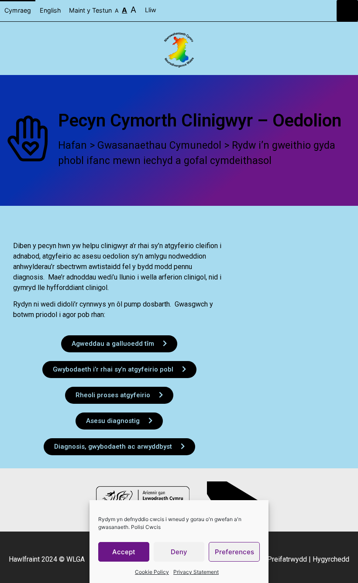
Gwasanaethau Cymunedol (159, 145)
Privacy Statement (196, 572)
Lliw (151, 10)
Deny (179, 552)
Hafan (72, 145)
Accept (123, 552)
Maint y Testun (102, 9)
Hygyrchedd (331, 559)
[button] (347, 10)
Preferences (234, 552)
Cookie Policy (152, 572)
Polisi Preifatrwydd (277, 559)
